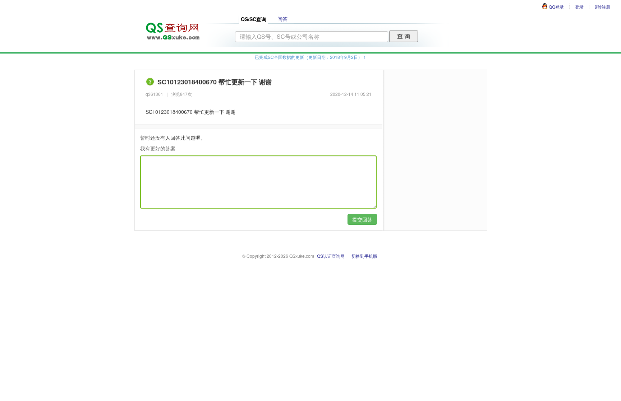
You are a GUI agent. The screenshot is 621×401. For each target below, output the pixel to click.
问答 (282, 18)
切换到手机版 (364, 256)
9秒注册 (602, 7)
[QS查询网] (172, 29)
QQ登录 (556, 7)
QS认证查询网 (331, 256)
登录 (579, 7)
